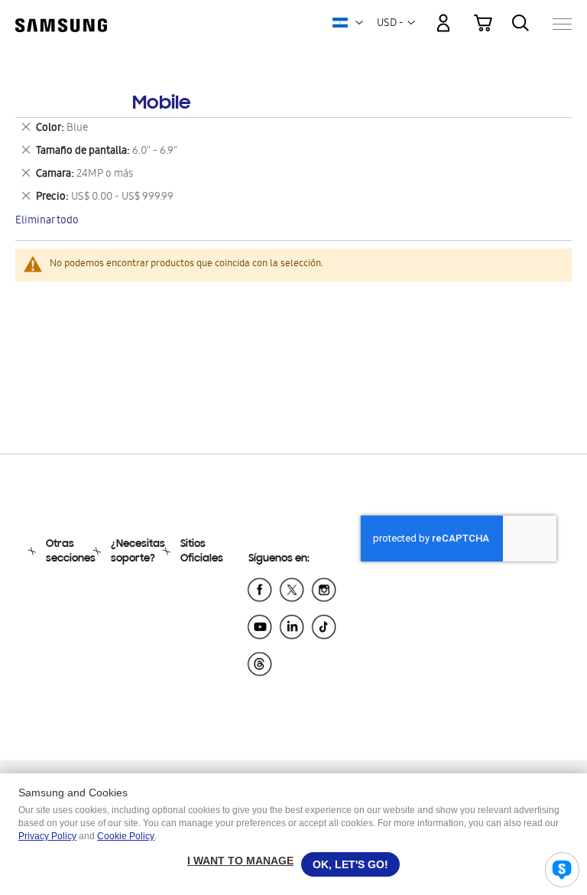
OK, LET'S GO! (350, 864)
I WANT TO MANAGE (240, 860)
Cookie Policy (125, 836)
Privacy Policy (47, 836)
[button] (359, 23)
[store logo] (61, 16)
